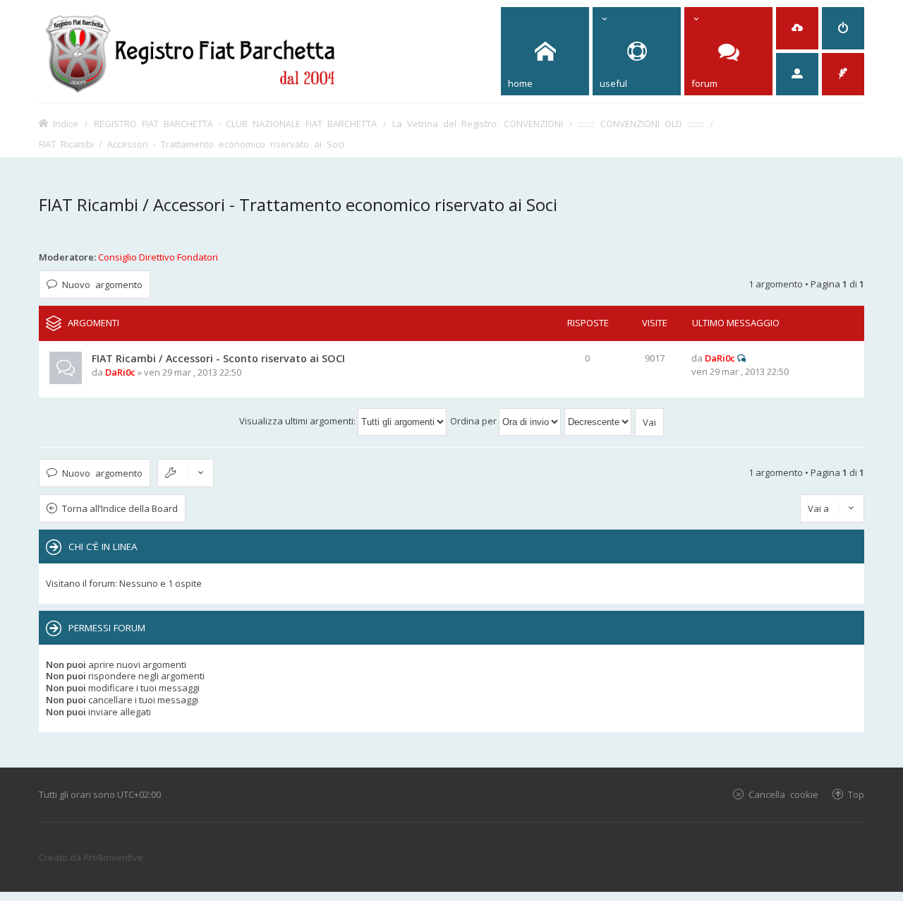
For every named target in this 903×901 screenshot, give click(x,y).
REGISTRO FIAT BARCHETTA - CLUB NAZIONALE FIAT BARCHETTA (235, 123)
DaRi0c (120, 372)
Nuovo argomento (102, 284)
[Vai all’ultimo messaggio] (741, 358)
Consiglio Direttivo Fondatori (158, 257)
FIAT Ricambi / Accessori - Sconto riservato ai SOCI (218, 358)
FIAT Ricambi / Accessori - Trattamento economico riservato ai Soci (191, 143)
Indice (65, 123)
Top (856, 794)
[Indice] (191, 51)
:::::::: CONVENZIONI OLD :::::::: (641, 123)
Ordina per (474, 420)
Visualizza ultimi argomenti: (298, 420)
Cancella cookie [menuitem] (783, 794)
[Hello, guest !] (797, 74)
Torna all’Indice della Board (120, 508)
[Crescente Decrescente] (598, 420)
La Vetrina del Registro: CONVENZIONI (477, 123)
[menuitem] (797, 28)
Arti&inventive (113, 857)
